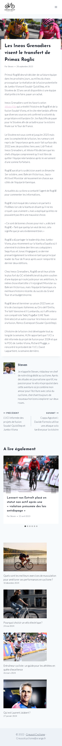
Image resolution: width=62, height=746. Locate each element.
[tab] (25, 526)
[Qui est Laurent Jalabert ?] (31, 694)
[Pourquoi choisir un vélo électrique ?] (31, 604)
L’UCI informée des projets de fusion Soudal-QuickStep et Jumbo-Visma (14, 421)
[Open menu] (56, 7)
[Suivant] (53, 489)
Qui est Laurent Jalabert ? (16, 712)
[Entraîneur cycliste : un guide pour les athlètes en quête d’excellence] (31, 647)
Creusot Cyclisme (35, 734)
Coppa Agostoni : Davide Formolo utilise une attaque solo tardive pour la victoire (46, 421)
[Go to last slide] (8, 489)
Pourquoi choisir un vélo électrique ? (22, 622)
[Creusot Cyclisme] (9, 6)
